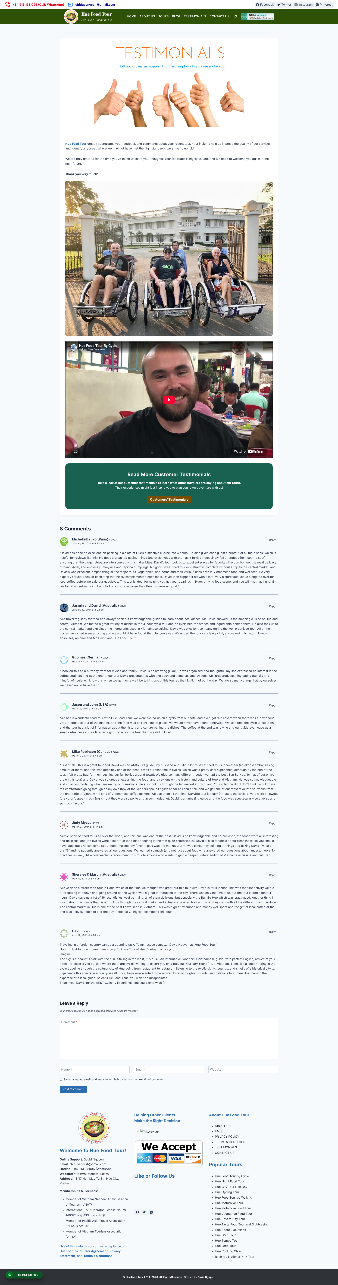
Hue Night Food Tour (229, 1181)
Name (66, 1069)
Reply (272, 539)
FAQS (219, 1131)
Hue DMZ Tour (225, 1235)
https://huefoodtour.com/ (91, 1174)
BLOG (176, 16)
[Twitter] (144, 1212)
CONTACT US (219, 16)
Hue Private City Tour (230, 1219)
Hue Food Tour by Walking (233, 1197)
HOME (131, 16)
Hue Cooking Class (228, 1251)
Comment (69, 1022)
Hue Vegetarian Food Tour (233, 1213)
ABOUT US (147, 16)
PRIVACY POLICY (227, 1136)
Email (141, 1069)
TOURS (163, 16)
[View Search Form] (236, 16)
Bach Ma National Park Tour (234, 1256)
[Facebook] (137, 1212)
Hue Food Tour (75, 143)
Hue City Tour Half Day (231, 1187)
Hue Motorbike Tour (229, 1203)
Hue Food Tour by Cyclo (232, 1176)
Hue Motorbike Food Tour (233, 1208)
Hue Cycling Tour (227, 1192)
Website (215, 1069)
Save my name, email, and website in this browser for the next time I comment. (114, 1079)
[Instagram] (151, 1212)
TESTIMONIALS (195, 16)
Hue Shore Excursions (230, 1230)
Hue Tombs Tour (227, 1240)
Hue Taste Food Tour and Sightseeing (241, 1224)
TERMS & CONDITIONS (231, 1142)
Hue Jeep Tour (225, 1246)
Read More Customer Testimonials (169, 474)
